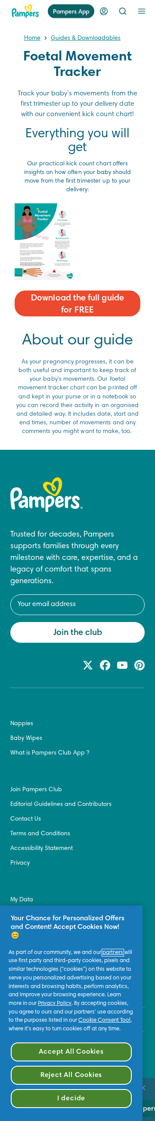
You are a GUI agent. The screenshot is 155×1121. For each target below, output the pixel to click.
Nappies (21, 724)
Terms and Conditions (40, 834)
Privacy (20, 863)
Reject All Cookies (71, 1075)
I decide (71, 1098)
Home (32, 38)
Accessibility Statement (41, 849)
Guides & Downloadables (86, 38)
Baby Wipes (26, 739)
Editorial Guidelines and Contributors (61, 805)
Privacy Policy (54, 1004)
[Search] (122, 11)
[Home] (25, 11)
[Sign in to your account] (103, 11)
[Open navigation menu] (141, 11)
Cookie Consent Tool (104, 1020)
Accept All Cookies (71, 1051)
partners (112, 953)
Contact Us (25, 819)
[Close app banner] (143, 1088)
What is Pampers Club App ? (49, 753)
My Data (21, 900)
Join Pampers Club (36, 790)
